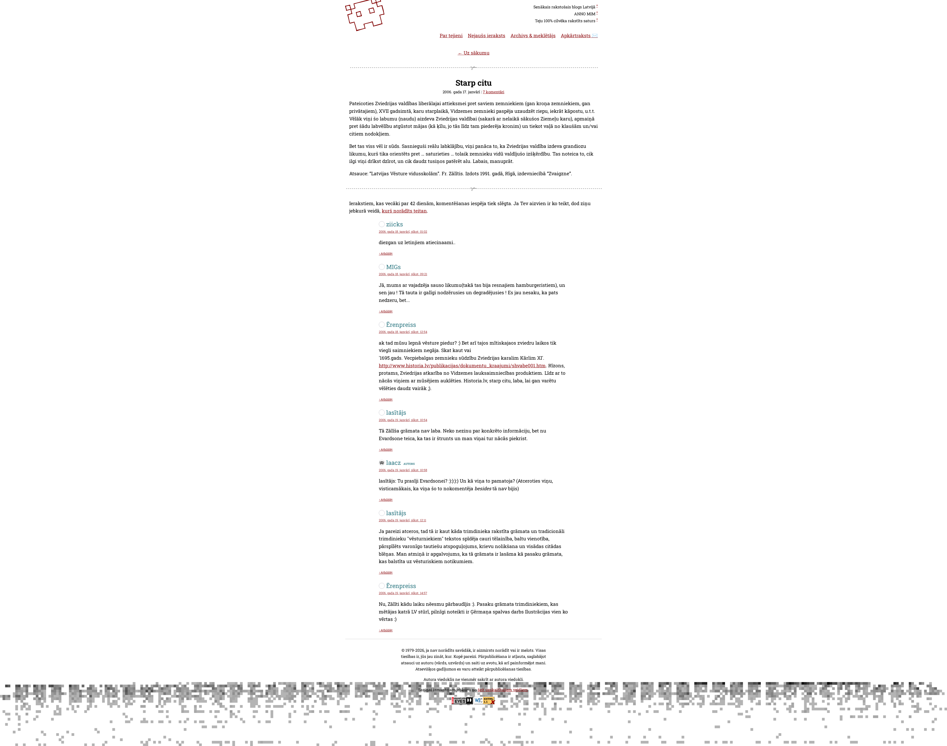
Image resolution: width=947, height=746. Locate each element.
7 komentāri (493, 91)
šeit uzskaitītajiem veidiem (503, 689)
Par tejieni (451, 35)
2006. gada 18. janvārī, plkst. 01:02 (403, 232)
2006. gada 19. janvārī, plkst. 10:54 (403, 420)
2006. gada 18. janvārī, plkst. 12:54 (403, 332)
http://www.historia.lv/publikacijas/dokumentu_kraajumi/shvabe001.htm (462, 365)
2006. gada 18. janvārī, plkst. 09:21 (403, 274)
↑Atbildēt (386, 253)
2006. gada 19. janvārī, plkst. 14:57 (403, 593)
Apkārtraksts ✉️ (579, 35)
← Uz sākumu (474, 53)
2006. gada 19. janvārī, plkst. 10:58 (403, 470)
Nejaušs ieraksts (486, 35)
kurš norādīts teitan (404, 211)
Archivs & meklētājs (533, 35)
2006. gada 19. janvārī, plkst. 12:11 (402, 520)
